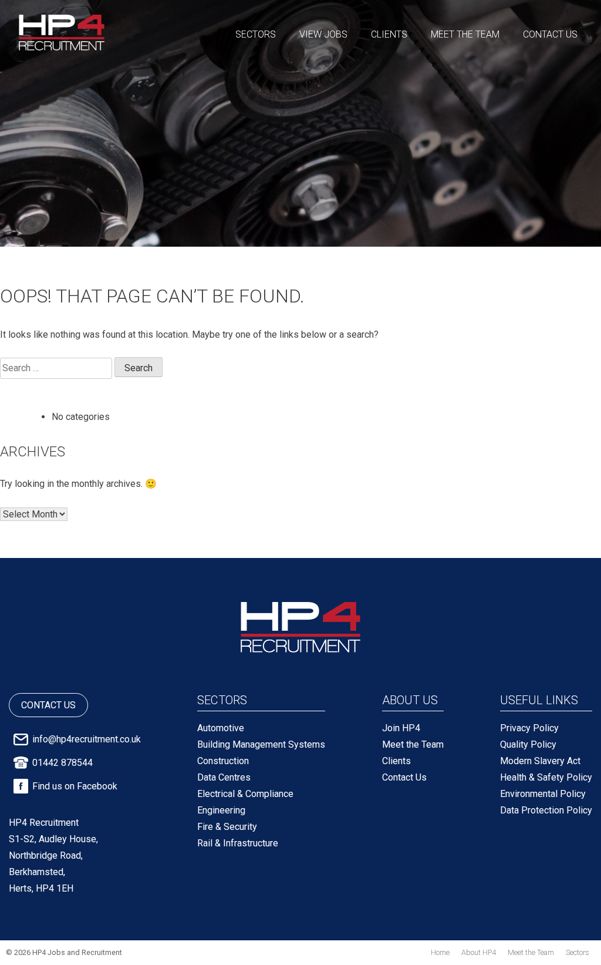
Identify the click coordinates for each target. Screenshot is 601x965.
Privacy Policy (529, 728)
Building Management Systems (261, 744)
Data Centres (224, 777)
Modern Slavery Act (540, 760)
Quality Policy (528, 744)
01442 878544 (62, 762)
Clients (389, 34)
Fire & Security (227, 826)
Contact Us (550, 34)
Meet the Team (465, 34)
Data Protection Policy (546, 810)
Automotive (220, 728)
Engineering (221, 810)
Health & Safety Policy (546, 777)
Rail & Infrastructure (237, 843)
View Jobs (323, 34)
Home (440, 952)
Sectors (255, 34)
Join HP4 (401, 728)
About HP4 (478, 952)
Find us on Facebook (74, 786)
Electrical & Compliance (245, 793)
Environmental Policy (543, 793)
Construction (223, 760)
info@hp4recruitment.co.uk (86, 739)
